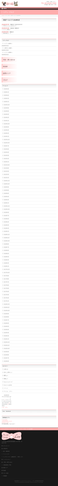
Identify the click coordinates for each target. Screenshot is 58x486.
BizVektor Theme (29, 482)
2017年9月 (6, 275)
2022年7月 (6, 146)
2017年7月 (6, 282)
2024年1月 (6, 120)
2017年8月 (6, 278)
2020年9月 (6, 187)
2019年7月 (6, 215)
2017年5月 (6, 288)
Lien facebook (7, 411)
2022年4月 (6, 152)
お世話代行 (5, 448)
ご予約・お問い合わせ (7, 462)
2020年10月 (7, 183)
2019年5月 (6, 218)
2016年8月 (6, 316)
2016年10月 (7, 310)
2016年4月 (6, 329)
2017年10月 (7, 272)
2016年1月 (6, 339)
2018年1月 (6, 266)
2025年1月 (6, 101)
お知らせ (12, 28)
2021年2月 (6, 174)
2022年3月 (6, 155)
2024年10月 (7, 104)
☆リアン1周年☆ (6, 29)
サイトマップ (14, 428)
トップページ (6, 428)
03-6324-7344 (50, 3)
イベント (6, 388)
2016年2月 (6, 335)
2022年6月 (6, 149)
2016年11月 (6, 307)
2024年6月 (6, 111)
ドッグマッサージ (6, 459)
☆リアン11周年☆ (8, 43)
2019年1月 (6, 231)
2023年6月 (6, 127)
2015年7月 (6, 358)
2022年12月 (7, 139)
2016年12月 (7, 304)
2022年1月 (6, 161)
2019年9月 (6, 212)
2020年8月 (6, 190)
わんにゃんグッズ (18, 24)
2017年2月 (6, 297)
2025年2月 (6, 98)
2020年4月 (6, 196)
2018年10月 (7, 240)
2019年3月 (6, 225)
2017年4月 (6, 291)
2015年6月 (6, 361)
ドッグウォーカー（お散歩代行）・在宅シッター (13, 456)
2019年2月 (6, 228)
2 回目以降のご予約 (7, 464)
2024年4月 (6, 114)
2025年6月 (6, 95)
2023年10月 (7, 123)
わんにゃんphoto (8, 385)
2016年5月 (6, 326)
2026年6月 (6, 89)
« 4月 (3, 407)
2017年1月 (6, 301)
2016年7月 (6, 320)
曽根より (12, 24)
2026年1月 (6, 92)
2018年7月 (6, 247)
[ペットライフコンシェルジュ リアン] (10, 4)
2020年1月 (6, 202)
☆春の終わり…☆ (6, 33)
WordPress (22, 482)
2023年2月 (6, 133)
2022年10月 (7, 142)
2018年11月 (6, 237)
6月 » (6, 407)
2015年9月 (6, 351)
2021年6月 (6, 168)
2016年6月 (6, 323)
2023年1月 (6, 136)
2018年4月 (6, 256)
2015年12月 (7, 342)
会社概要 (31, 428)
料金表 (4, 470)
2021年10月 (7, 165)
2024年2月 (6, 117)
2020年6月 (6, 193)
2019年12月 (7, 206)
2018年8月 (6, 244)
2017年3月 (6, 294)
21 (9, 402)
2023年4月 (6, 130)
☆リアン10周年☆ (8, 52)
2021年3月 (6, 171)
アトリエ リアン (8, 391)
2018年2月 (6, 263)
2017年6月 (6, 285)
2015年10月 (7, 348)
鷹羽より (17, 28)
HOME (3, 15)
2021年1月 (6, 177)
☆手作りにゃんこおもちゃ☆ (9, 25)
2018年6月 (6, 250)
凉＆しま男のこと (8, 372)
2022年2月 (6, 158)
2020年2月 (6, 199)
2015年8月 (6, 354)
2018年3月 (6, 259)
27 (8, 404)
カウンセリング (6, 445)
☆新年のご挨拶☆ (8, 48)
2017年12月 (7, 269)
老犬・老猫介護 (6, 451)
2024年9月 (6, 108)
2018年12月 (7, 234)
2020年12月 (7, 180)
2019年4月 (6, 222)
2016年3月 (6, 332)
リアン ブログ (23, 428)
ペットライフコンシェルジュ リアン (27, 480)
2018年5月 (6, 253)
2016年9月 (6, 313)
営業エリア (5, 467)
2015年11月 (6, 345)
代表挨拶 (5, 475)
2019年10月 (7, 209)
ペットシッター (6, 454)
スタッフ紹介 (6, 473)
